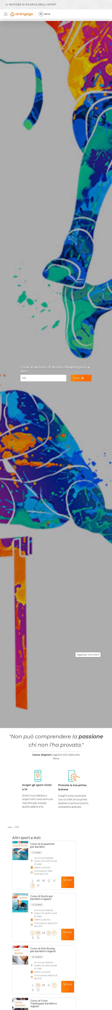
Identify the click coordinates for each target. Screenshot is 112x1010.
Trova (75, 378)
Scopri (67, 882)
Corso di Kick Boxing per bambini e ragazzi (43, 950)
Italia (10, 827)
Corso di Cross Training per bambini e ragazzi (43, 1003)
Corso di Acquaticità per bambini (42, 845)
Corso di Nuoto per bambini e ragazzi (41, 897)
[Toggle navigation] (7, 14)
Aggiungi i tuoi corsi (87, 654)
